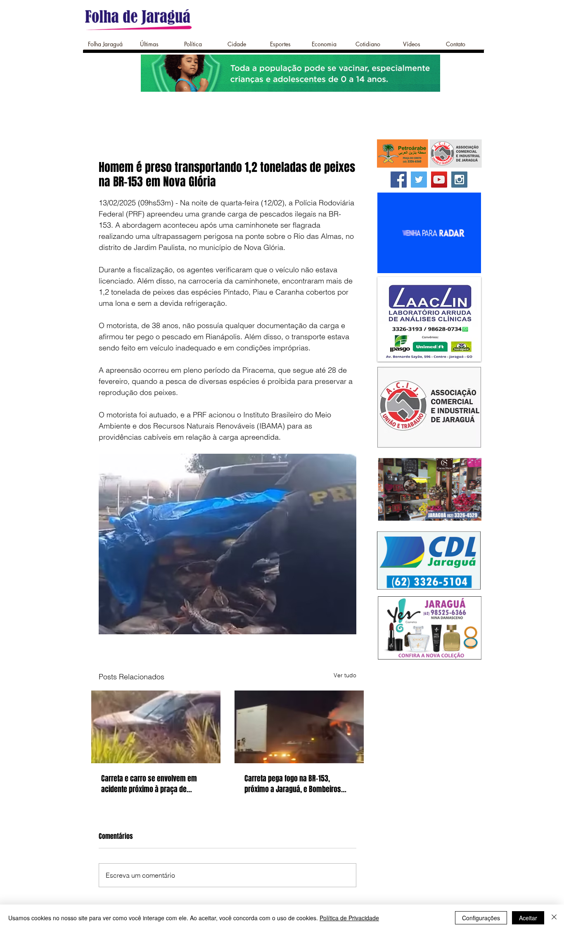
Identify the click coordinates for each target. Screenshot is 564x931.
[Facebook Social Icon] (399, 179)
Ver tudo (345, 675)
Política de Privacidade (349, 918)
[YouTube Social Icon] (439, 179)
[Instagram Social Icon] (459, 179)
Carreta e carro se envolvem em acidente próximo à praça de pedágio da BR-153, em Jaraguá (149, 784)
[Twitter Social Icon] (419, 179)
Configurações (481, 918)
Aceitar (528, 918)
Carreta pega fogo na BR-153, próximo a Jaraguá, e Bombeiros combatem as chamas (292, 784)
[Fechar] (554, 917)
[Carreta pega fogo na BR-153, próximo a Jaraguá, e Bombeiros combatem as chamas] (299, 727)
